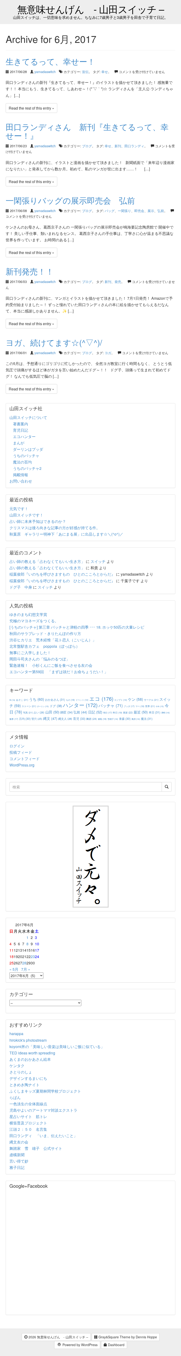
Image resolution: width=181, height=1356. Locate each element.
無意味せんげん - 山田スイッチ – (90, 9)
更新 (128, 712)
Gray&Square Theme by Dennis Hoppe (127, 1337)
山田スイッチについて (28, 417)
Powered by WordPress (80, 1344)
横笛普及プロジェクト (28, 1123)
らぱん (15, 1097)
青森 (125, 719)
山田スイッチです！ (26, 515)
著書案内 (20, 423)
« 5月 (13, 969)
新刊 (118, 145)
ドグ (56, 706)
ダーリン (43, 706)
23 (33, 956)
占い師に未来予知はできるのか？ (37, 521)
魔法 (146, 719)
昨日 (117, 712)
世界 (150, 706)
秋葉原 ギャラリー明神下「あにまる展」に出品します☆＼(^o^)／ (66, 534)
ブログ (87, 145)
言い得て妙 (18, 1161)
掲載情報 (20, 474)
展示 (151, 210)
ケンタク (17, 1065)
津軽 (165, 712)
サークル (151, 699)
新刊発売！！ (30, 271)
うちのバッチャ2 (27, 468)
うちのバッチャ (26, 455)
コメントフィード (24, 758)
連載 (102, 719)
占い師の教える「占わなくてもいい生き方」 (47, 561)
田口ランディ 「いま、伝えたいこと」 (45, 1135)
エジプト (120, 699)
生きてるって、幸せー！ (50, 61)
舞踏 (91, 719)
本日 (154, 712)
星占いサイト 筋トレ (28, 1116)
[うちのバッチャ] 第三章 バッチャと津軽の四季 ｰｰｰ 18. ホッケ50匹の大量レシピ (76, 627)
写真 (28, 712)
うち (36, 699)
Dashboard (115, 1344)
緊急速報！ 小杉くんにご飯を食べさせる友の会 (50, 665)
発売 (118, 281)
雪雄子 (112, 718)
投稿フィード (20, 752)
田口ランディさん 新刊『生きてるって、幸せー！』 (87, 131)
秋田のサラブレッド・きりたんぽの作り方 (45, 633)
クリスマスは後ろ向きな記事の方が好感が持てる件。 (54, 527)
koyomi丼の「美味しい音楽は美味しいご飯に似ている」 (56, 1046)
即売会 (139, 210)
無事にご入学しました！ (30, 652)
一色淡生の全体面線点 (28, 1103)
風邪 (136, 718)
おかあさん (55, 699)
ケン (135, 699)
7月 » (25, 969)
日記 (95, 711)
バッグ (110, 210)
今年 (160, 706)
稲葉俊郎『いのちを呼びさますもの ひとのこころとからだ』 (62, 574)
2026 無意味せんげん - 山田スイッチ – (58, 1337)
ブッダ (129, 706)
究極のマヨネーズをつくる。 (33, 620)
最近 (141, 711)
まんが (18, 443)
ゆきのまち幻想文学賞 (28, 614)
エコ (101, 698)
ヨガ (108, 352)
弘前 (160, 210)
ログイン (17, 746)
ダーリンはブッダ (28, 449)
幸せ (104, 71)
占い (39, 712)
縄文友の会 (18, 1142)
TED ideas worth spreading (32, 1053)
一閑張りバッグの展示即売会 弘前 (70, 200)
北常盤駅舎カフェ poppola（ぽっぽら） (44, 646)
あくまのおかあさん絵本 (30, 1059)
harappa (16, 1033)
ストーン (29, 706)
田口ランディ (134, 145)
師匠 (66, 712)
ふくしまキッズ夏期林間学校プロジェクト (45, 1091)
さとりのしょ (20, 1072)
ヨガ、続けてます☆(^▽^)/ (54, 342)
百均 (25, 719)
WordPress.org (21, 765)
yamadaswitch (45, 71)
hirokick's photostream (28, 1040)
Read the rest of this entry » (31, 108)
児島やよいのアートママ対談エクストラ (43, 1110)
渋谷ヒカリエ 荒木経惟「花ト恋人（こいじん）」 (52, 640)
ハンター (80, 705)
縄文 (50, 718)
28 (24, 963)
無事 (13, 719)
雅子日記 (17, 1167)
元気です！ (18, 508)
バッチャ (111, 705)
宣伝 (85, 71)
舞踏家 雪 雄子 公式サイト (35, 1148)
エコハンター (24, 436)
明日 (107, 712)
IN (12, 700)
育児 (79, 719)
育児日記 (20, 430)
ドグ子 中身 (20, 587)
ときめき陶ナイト (24, 1084)
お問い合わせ (20, 481)
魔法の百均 (22, 462)
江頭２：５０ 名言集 (28, 1129)
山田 (52, 711)
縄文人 (65, 719)
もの (70, 699)
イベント (82, 699)
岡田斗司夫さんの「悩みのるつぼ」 (39, 659)
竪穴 (37, 719)
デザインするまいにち (28, 1078)
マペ (140, 706)
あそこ (22, 699)
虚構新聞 (17, 1154)
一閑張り (124, 210)
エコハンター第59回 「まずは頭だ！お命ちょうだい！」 (58, 671)
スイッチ (98, 561)
